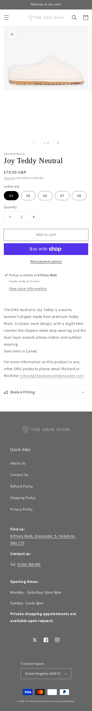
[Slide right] (57, 143)
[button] (6, 17)
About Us (18, 463)
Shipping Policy (23, 497)
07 (62, 195)
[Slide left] (34, 143)
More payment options (46, 261)
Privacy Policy (21, 509)
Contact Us (19, 474)
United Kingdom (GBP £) (43, 673)
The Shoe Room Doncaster (40, 701)
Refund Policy (21, 486)
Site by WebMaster (65, 701)
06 (45, 195)
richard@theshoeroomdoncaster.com (51, 375)
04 (11, 195)
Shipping (9, 178)
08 (79, 195)
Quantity (10, 207)
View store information (28, 288)
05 (28, 195)
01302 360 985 (29, 564)
